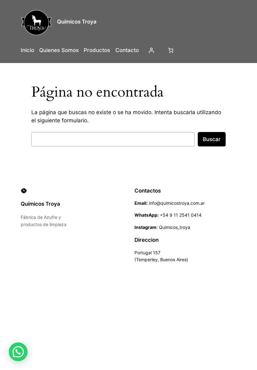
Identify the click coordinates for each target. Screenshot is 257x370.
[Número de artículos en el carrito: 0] (170, 50)
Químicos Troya (77, 21)
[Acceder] (151, 50)
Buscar (212, 139)
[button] (18, 351)
